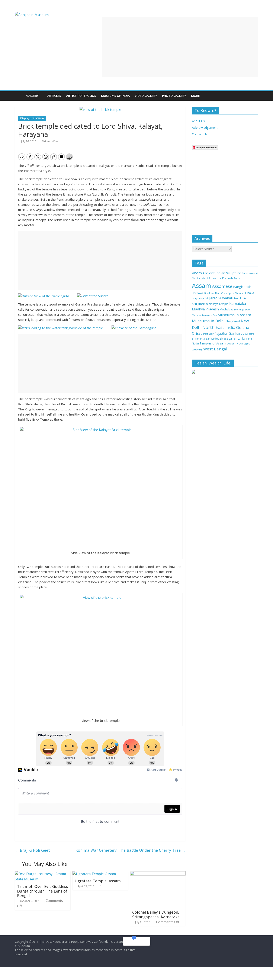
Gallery (32, 96)
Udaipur (231, 343)
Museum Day (209, 315)
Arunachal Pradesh (221, 278)
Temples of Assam (213, 343)
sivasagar (226, 338)
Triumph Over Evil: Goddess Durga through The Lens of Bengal (42, 891)
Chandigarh (227, 293)
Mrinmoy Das (50, 141)
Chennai (239, 293)
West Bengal (215, 348)
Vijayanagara (243, 343)
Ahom (197, 273)
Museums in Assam (234, 314)
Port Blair (208, 333)
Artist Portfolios (81, 96)
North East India (218, 327)
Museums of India (115, 96)
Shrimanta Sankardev (205, 338)
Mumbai (196, 315)
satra (251, 333)
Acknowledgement (205, 128)
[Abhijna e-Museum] (19, 95)
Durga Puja (198, 298)
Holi (236, 298)
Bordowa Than (212, 293)
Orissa (197, 333)
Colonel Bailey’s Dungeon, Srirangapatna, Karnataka (156, 914)
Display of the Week (32, 118)
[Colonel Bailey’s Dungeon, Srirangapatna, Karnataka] (158, 873)
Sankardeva (238, 333)
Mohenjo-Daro (242, 309)
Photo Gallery (174, 96)
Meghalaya (226, 309)
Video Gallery (146, 96)
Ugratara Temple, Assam (98, 880)
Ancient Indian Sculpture (222, 273)
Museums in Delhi (208, 320)
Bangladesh (242, 286)
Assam (201, 285)
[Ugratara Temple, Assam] (94, 873)
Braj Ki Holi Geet (32, 850)
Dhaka (249, 293)
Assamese (222, 286)
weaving (197, 349)
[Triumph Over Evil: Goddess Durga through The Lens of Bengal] (42, 873)
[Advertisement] (180, 47)
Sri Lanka (239, 338)
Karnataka (237, 303)
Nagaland (232, 321)
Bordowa (197, 293)
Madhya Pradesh (205, 309)
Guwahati (225, 298)
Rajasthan (221, 333)
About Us (198, 121)
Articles (54, 96)
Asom (237, 278)
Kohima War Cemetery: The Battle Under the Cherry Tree (131, 850)
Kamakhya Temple (217, 304)
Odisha (242, 327)
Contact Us (199, 134)
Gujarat (211, 298)
